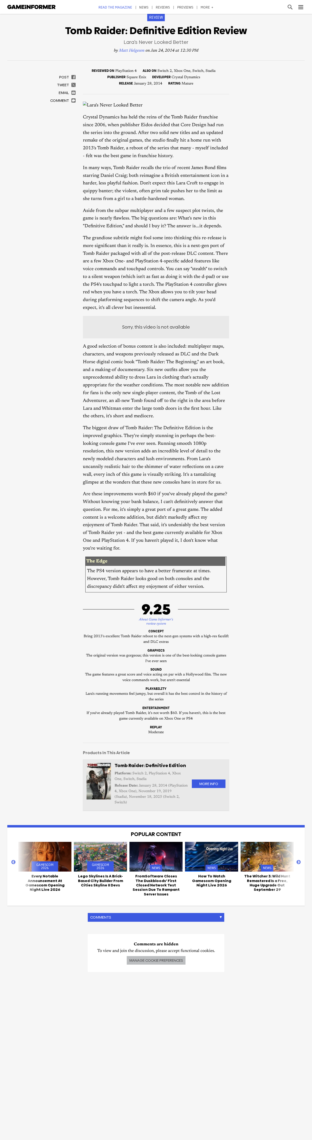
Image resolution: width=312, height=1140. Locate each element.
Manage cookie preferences (156, 960)
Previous (13, 862)
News (143, 7)
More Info (208, 783)
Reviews (163, 7)
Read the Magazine (115, 7)
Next (298, 862)
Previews (185, 7)
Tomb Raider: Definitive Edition (150, 765)
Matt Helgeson (132, 51)
